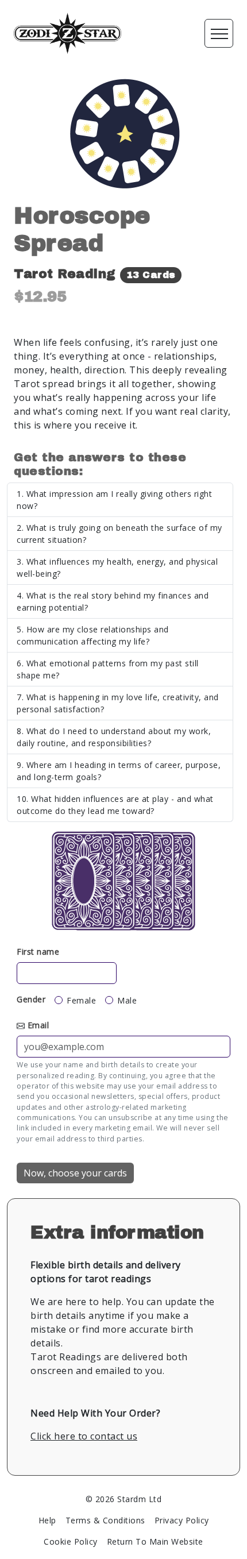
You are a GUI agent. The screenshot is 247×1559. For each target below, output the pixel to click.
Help (47, 1520)
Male (127, 1000)
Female (81, 1000)
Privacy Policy (182, 1520)
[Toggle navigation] (218, 33)
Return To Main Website (155, 1541)
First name (38, 951)
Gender (31, 999)
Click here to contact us (83, 1436)
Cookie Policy (71, 1541)
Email (38, 1025)
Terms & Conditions (105, 1520)
